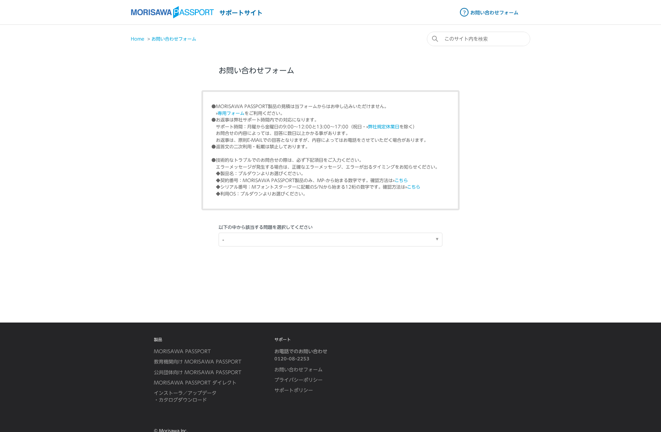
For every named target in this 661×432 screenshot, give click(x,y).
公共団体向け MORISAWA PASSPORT (197, 372)
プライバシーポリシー (298, 380)
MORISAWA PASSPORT (182, 351)
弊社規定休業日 (383, 127)
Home (137, 39)
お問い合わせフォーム (173, 39)
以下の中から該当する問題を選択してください (266, 227)
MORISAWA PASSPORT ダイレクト (195, 382)
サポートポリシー (293, 390)
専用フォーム (231, 113)
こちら (401, 180)
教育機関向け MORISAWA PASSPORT (197, 361)
